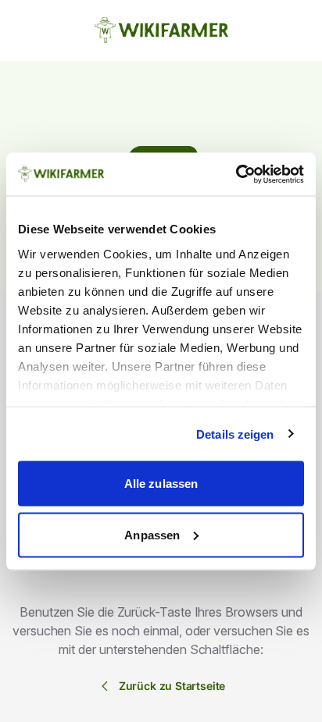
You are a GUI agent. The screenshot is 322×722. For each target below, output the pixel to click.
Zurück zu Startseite (172, 685)
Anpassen (152, 534)
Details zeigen (235, 433)
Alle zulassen (161, 483)
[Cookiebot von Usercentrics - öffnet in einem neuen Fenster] (235, 174)
